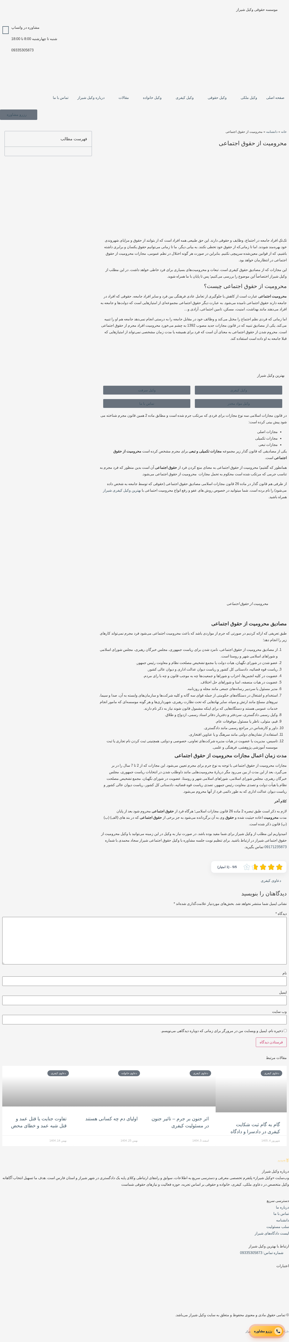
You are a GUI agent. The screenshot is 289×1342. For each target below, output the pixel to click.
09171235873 (275, 847)
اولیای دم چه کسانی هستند (111, 1118)
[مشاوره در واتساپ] (5, 30)
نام (284, 973)
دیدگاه (281, 914)
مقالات (124, 98)
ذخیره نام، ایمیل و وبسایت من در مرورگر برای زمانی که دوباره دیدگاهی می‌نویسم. (222, 1031)
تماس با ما (60, 98)
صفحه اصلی (275, 98)
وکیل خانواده (152, 98)
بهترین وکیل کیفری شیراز (122, 490)
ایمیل (283, 992)
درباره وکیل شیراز (91, 98)
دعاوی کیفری (271, 881)
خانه (284, 131)
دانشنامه (271, 131)
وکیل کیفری (185, 98)
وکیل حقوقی (217, 98)
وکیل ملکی (249, 98)
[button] (10, 139)
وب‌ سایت (279, 1012)
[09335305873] (5, 52)
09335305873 (22, 50)
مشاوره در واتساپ (25, 27)
